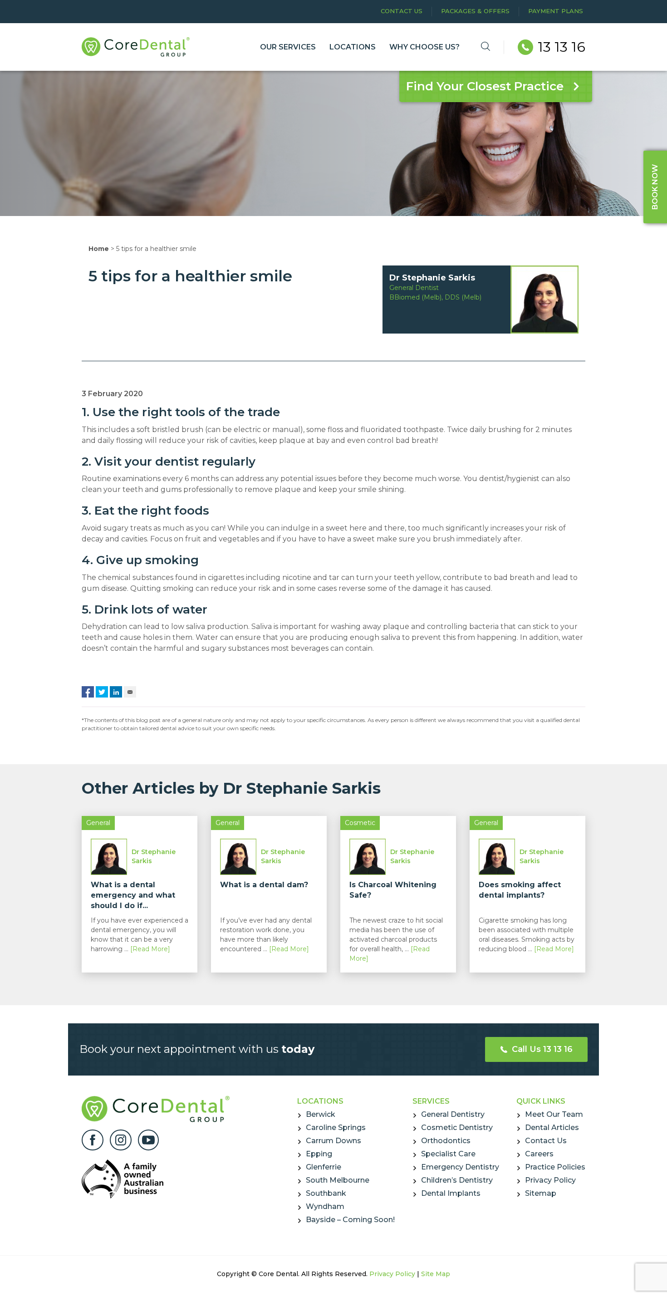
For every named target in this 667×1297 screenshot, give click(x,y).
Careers (539, 1154)
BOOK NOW (655, 187)
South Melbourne (337, 1180)
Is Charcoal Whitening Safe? (392, 889)
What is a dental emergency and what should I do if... (133, 895)
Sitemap (540, 1193)
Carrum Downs (333, 1140)
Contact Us (401, 11)
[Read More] (150, 949)
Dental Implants (451, 1193)
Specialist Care (448, 1154)
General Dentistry (453, 1114)
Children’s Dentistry (457, 1180)
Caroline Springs (336, 1127)
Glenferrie (323, 1167)
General (98, 823)
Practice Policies (555, 1167)
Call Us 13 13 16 (541, 1049)
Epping (319, 1154)
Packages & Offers (475, 11)
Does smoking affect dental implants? (520, 889)
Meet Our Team (554, 1114)
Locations (320, 1101)
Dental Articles (552, 1127)
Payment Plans (555, 11)
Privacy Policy (550, 1180)
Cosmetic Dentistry (457, 1127)
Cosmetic (360, 823)
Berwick (320, 1114)
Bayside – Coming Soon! (350, 1219)
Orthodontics (446, 1140)
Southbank (326, 1193)
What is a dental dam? (264, 884)
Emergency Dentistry (460, 1167)
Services (431, 1101)
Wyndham (325, 1206)
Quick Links (540, 1101)
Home (98, 249)
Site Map (435, 1274)
